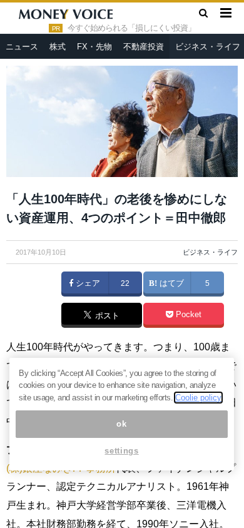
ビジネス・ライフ (210, 252)
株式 (57, 46)
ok (121, 424)
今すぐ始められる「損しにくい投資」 (131, 28)
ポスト (106, 316)
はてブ (170, 283)
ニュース (22, 46)
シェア (86, 283)
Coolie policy (198, 397)
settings (121, 450)
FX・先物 (94, 46)
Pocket (187, 314)
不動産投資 (143, 46)
